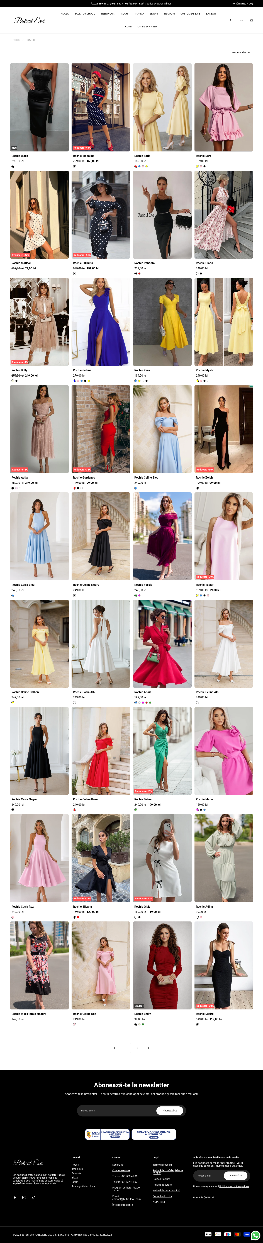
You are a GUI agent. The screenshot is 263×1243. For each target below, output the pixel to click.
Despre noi (118, 1164)
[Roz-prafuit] (16, 488)
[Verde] (150, 702)
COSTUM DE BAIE (190, 13)
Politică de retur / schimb (166, 1190)
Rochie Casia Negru (24, 799)
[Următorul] (149, 1048)
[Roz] (143, 166)
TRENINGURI (108, 13)
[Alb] (143, 380)
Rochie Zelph (204, 477)
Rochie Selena (82, 370)
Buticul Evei (27, 1234)
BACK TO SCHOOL (84, 13)
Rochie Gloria (204, 263)
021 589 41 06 (129, 1176)
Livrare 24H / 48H (147, 26)
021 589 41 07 (129, 1181)
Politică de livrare (162, 1184)
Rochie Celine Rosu (85, 799)
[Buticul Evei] (29, 20)
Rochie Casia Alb (84, 692)
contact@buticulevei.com (126, 1199)
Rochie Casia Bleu (23, 584)
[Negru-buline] (74, 166)
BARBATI (211, 13)
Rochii (75, 1164)
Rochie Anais (142, 692)
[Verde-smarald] (135, 595)
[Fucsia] (143, 702)
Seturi (75, 1181)
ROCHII (125, 13)
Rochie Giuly (142, 906)
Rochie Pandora (144, 263)
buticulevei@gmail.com (159, 3)
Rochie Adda (19, 477)
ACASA (65, 13)
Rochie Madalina (83, 156)
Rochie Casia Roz (22, 906)
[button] (251, 20)
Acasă (16, 39)
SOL (163, 1202)
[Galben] (146, 166)
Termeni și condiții (162, 1164)
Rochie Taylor (204, 584)
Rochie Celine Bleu (146, 477)
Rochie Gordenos (84, 477)
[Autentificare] (241, 20)
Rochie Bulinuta (83, 263)
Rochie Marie (204, 799)
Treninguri (77, 1169)
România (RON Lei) (242, 3)
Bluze (75, 1177)
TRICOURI (169, 13)
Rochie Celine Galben (25, 692)
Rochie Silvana (82, 906)
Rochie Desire (205, 1014)
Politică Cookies (161, 1179)
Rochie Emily (142, 1014)
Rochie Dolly (19, 370)
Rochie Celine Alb (207, 692)
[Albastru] (74, 380)
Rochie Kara (142, 370)
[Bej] (12, 380)
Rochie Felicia (143, 584)
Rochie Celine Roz (84, 1014)
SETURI (154, 13)
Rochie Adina (204, 906)
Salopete (76, 1173)
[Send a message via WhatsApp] (255, 1235)
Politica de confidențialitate (234, 1186)
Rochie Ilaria (142, 156)
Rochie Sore (203, 156)
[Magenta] (139, 595)
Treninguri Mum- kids (83, 1186)
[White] (197, 273)
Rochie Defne (143, 799)
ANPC (156, 1202)
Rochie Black (19, 156)
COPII (128, 26)
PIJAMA (139, 13)
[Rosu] (135, 166)
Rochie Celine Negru (86, 584)
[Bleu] (139, 166)
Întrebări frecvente (122, 1204)
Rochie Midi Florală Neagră (28, 1014)
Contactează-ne (121, 1170)
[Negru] (12, 166)
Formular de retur (162, 1196)
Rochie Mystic (205, 370)
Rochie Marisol (21, 263)
